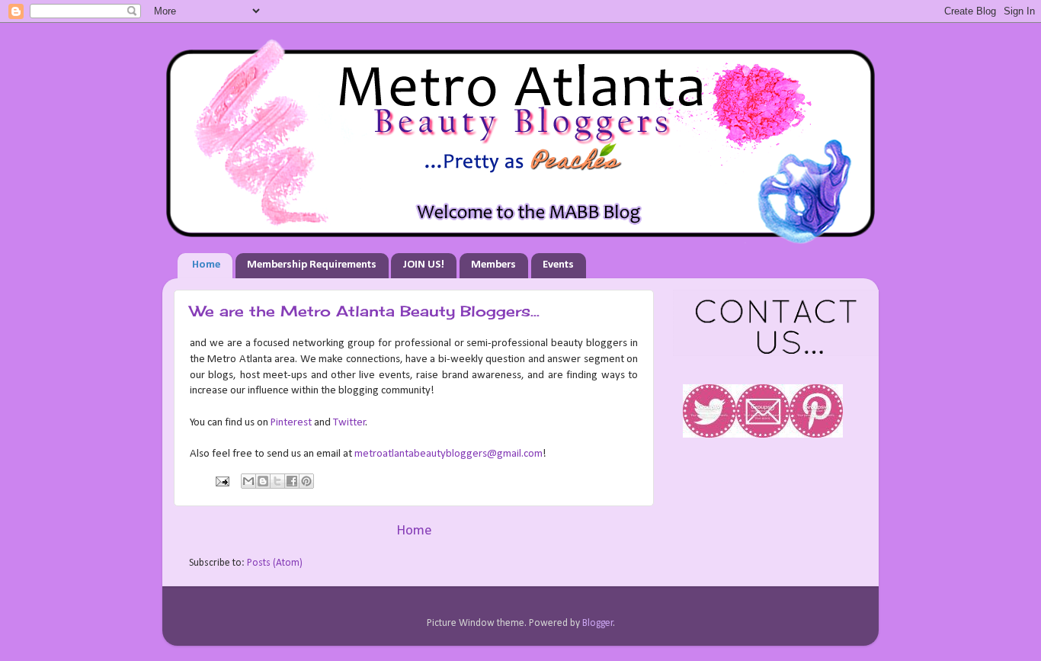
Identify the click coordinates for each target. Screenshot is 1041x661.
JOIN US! (423, 265)
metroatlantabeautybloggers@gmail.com (448, 454)
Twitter (349, 422)
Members (493, 265)
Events (558, 265)
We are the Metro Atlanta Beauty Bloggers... (365, 311)
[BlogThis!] (263, 481)
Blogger (597, 623)
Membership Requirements (311, 265)
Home (206, 265)
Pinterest (291, 422)
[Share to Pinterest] (306, 481)
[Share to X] (277, 481)
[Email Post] (221, 481)
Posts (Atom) (275, 563)
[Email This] (248, 481)
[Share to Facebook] (291, 481)
